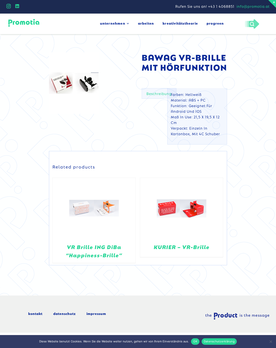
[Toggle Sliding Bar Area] (272, 4)
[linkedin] (17, 6)
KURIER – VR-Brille (182, 246)
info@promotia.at (253, 6)
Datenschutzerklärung (219, 341)
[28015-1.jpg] (74, 83)
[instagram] (8, 6)
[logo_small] (23, 19)
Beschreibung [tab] (159, 93)
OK (195, 341)
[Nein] (270, 341)
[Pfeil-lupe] (252, 20)
